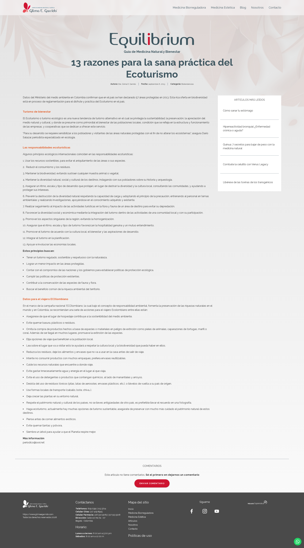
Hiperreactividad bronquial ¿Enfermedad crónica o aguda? (246, 128)
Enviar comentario (152, 483)
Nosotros (257, 7)
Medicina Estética (223, 7)
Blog (243, 7)
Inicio (131, 509)
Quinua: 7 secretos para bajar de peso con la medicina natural (249, 146)
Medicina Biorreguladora (189, 7)
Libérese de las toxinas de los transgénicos (248, 182)
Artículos (132, 521)
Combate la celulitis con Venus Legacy (245, 164)
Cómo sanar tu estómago (238, 110)
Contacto (275, 7)
